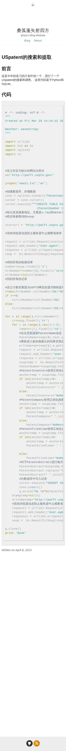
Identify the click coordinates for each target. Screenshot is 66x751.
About (38, 40)
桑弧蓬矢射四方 (33, 30)
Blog (27, 40)
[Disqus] (33, 597)
